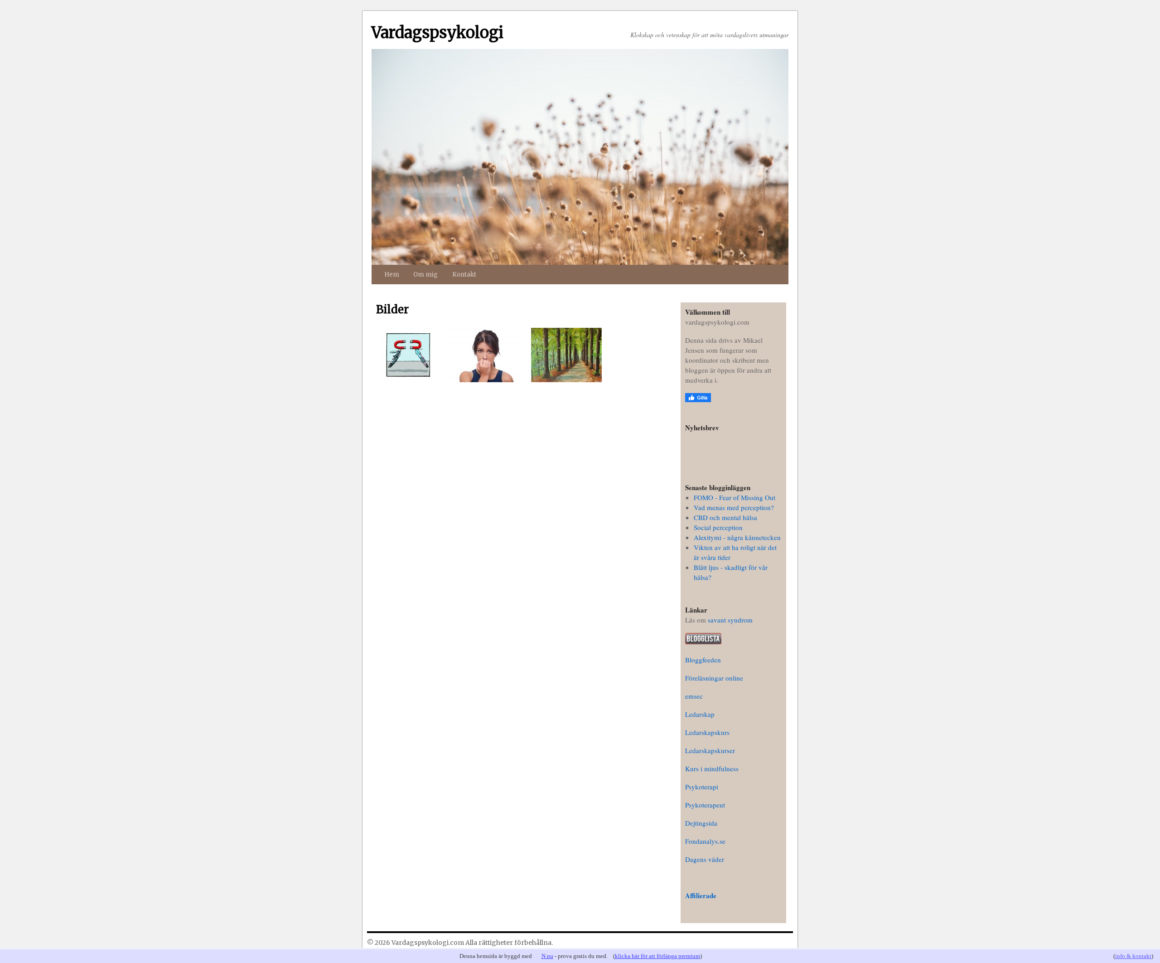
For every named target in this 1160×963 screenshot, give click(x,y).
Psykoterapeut (705, 804)
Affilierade (700, 895)
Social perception (718, 527)
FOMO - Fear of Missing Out (734, 497)
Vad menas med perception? (734, 507)
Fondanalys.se (705, 841)
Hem (391, 274)
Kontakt (464, 274)
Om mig (425, 274)
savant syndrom (730, 619)
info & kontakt (1133, 956)
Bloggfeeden (703, 659)
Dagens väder (704, 859)
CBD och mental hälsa (725, 517)
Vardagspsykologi (437, 32)
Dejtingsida (701, 822)
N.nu (547, 956)
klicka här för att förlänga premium (657, 956)
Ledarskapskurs (707, 732)
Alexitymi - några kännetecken (737, 537)
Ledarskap (700, 714)
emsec (694, 695)
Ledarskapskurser (710, 750)
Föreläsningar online (714, 677)
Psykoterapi (701, 786)
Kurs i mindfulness (712, 768)
